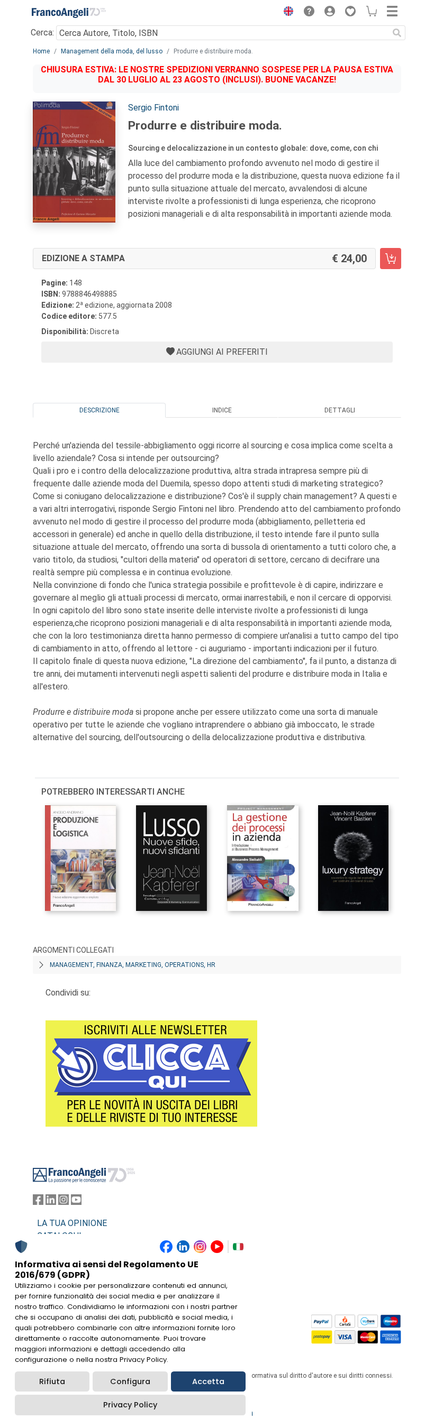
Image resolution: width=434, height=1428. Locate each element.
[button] (286, 12)
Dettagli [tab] (339, 410)
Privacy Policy (130, 1404)
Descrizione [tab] (99, 410)
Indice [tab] (222, 410)
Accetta (208, 1381)
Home (41, 51)
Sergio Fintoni (153, 108)
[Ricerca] (396, 32)
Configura (130, 1381)
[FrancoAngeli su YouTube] (76, 1202)
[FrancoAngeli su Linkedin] (51, 1202)
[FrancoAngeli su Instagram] (63, 1202)
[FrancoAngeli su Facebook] (38, 1202)
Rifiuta (52, 1381)
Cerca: (42, 32)
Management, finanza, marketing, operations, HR (132, 965)
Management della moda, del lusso (111, 51)
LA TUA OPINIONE (72, 1223)
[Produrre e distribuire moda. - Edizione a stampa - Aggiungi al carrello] (390, 258)
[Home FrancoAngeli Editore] (69, 12)
